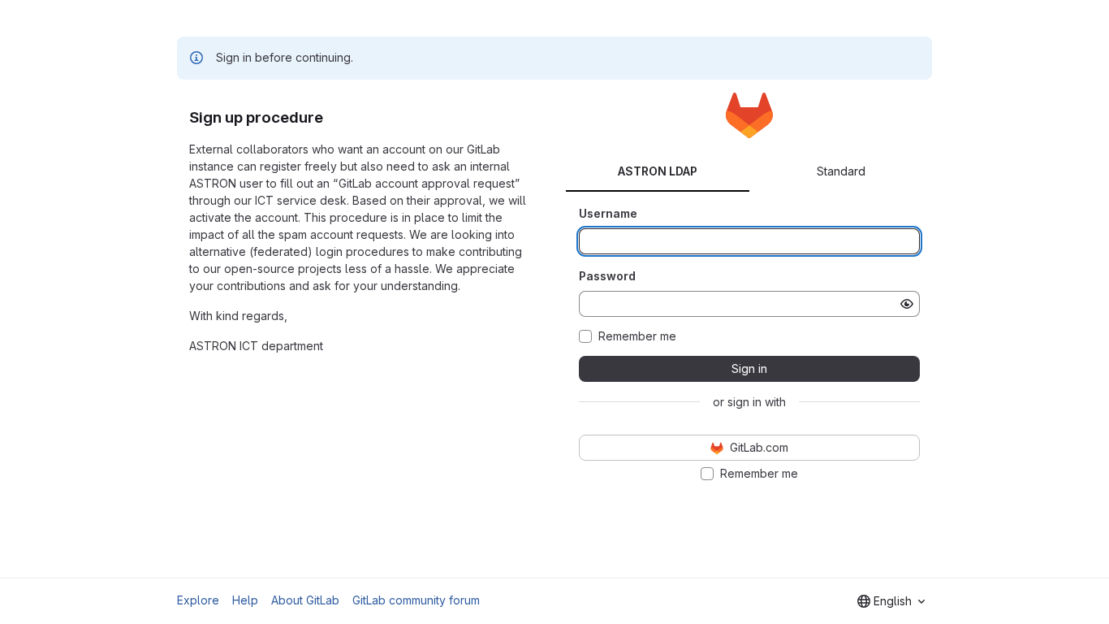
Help (245, 600)
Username (608, 213)
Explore (198, 600)
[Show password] (907, 304)
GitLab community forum (416, 600)
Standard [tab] (841, 171)
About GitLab (305, 600)
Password (607, 276)
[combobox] (891, 601)
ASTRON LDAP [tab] (657, 171)
